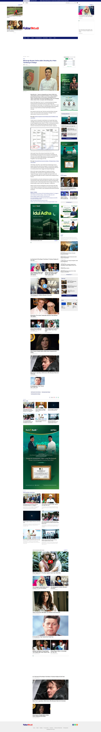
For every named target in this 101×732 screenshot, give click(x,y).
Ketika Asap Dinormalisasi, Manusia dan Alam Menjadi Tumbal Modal (69, 257)
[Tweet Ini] (52, 397)
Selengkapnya (68, 138)
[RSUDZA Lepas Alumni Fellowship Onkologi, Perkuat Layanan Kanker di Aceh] (53, 417)
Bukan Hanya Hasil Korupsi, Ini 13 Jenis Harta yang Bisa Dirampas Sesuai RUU (71, 129)
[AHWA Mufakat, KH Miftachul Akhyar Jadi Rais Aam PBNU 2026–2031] (41, 405)
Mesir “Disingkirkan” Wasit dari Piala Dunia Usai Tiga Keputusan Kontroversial (74, 197)
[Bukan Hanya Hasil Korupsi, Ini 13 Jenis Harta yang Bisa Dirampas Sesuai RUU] (64, 130)
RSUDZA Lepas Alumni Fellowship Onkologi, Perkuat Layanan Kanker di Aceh (44, 201)
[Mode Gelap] (77, 3)
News (28, 37)
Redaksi (26, 64)
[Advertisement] (50, 12)
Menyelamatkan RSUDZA (65, 268)
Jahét (68, 305)
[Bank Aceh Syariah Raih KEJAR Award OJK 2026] (41, 417)
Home (27, 2)
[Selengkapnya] (76, 300)
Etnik (54, 37)
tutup (21, 4)
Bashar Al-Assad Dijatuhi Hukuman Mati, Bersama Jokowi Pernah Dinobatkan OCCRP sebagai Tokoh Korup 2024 (68, 188)
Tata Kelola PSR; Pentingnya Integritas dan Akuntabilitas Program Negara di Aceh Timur (68, 265)
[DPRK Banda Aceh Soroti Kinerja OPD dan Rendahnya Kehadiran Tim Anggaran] (28, 405)
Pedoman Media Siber (58, 727)
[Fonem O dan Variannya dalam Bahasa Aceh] (63, 304)
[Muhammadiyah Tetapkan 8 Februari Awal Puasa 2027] (53, 405)
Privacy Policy (46, 727)
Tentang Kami (65, 727)
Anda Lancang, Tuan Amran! (71, 291)
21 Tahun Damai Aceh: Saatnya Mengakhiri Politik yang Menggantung (69, 261)
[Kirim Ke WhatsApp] (58, 397)
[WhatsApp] (75, 725)
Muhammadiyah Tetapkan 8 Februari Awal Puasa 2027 (40, 196)
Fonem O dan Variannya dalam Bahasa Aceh (63, 306)
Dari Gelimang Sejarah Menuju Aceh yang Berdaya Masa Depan (68, 253)
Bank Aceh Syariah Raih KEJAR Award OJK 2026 (39, 200)
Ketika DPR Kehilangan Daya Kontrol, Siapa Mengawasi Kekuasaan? (68, 271)
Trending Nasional (38, 37)
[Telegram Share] (56, 397)
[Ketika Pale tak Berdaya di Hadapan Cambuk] (64, 287)
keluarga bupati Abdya (46, 392)
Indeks (32, 37)
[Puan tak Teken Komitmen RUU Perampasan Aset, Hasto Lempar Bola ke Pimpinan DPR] (64, 135)
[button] (75, 3)
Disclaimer (51, 727)
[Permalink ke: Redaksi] (24, 64)
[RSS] (77, 725)
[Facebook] (73, 725)
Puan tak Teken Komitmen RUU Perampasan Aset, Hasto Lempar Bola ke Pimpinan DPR (72, 134)
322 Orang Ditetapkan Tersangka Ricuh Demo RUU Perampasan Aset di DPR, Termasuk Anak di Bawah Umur (44, 198)
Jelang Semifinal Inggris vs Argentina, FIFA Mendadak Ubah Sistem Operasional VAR (64, 197)
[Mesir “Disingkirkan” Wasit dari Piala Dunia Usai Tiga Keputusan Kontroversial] (74, 193)
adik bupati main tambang (35, 392)
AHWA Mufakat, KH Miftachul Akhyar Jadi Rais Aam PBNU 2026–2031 (42, 194)
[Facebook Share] (50, 397)
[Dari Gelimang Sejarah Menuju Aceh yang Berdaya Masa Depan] (69, 246)
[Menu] (24, 3)
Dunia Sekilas (45, 37)
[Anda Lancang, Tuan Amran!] (64, 292)
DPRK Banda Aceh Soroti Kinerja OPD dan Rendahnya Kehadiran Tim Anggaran (44, 193)
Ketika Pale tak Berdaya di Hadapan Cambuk (72, 287)
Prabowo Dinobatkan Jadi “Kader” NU (68, 126)
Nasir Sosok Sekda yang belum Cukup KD (71, 282)
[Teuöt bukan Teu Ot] (75, 304)
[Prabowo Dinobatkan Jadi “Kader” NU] (69, 119)
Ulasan (50, 37)
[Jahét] (69, 304)
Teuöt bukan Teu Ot (74, 306)
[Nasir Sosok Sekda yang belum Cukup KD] (64, 282)
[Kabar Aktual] (31, 28)
